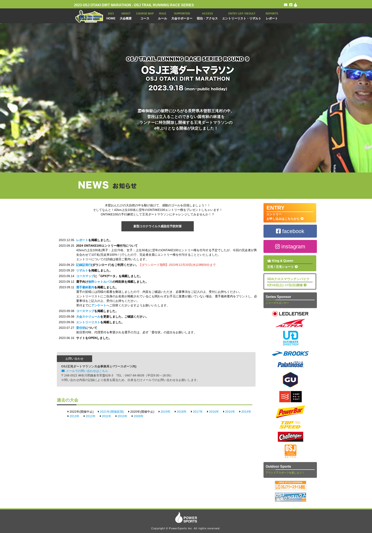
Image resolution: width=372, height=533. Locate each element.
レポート (272, 16)
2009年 (139, 416)
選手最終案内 (85, 287)
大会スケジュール (88, 316)
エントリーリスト (88, 322)
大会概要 (126, 16)
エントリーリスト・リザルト (241, 16)
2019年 (165, 411)
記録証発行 (83, 264)
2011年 (106, 416)
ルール (162, 16)
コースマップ (85, 276)
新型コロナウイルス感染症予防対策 (157, 226)
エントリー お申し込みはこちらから (284, 212)
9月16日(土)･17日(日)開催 (288, 282)
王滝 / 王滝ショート (281, 263)
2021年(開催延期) (112, 411)
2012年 (91, 416)
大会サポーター (181, 16)
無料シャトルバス (100, 281)
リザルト (82, 270)
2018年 (182, 411)
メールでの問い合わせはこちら (86, 371)
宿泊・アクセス (207, 16)
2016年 (214, 411)
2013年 (74, 416)
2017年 (198, 411)
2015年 (230, 411)
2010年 (122, 416)
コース (145, 16)
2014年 (246, 411)
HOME (110, 16)
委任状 (80, 327)
